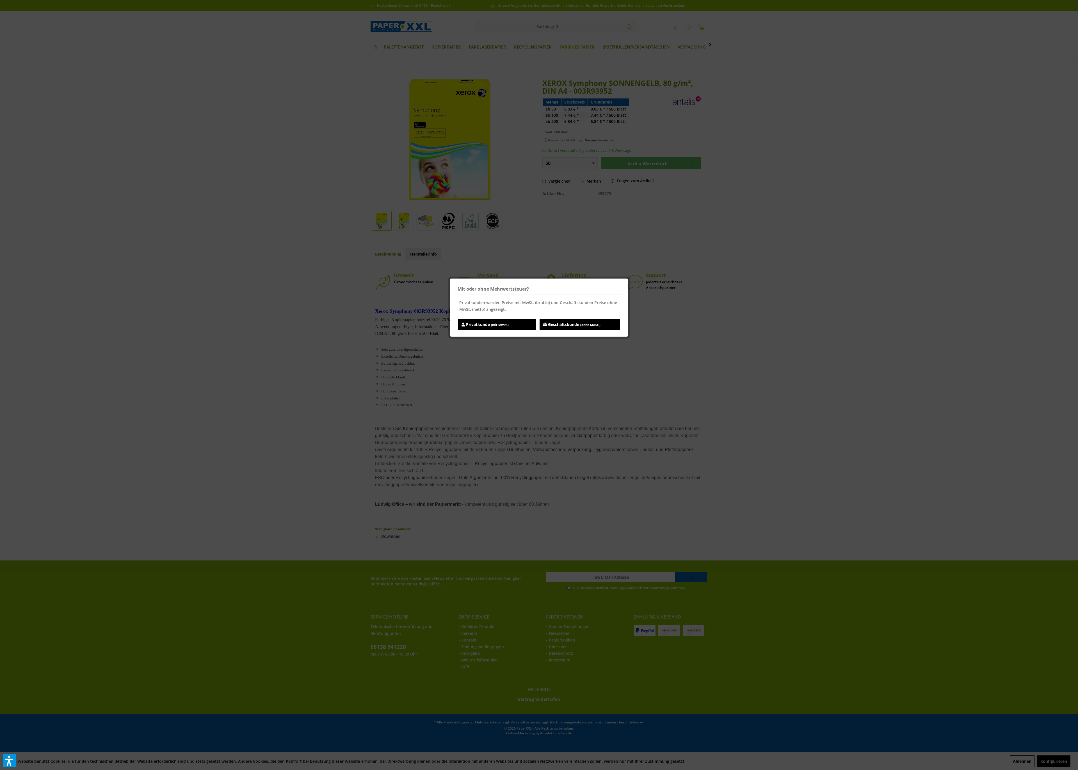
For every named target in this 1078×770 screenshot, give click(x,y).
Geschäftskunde (573, 324)
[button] (9, 760)
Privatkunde (487, 324)
